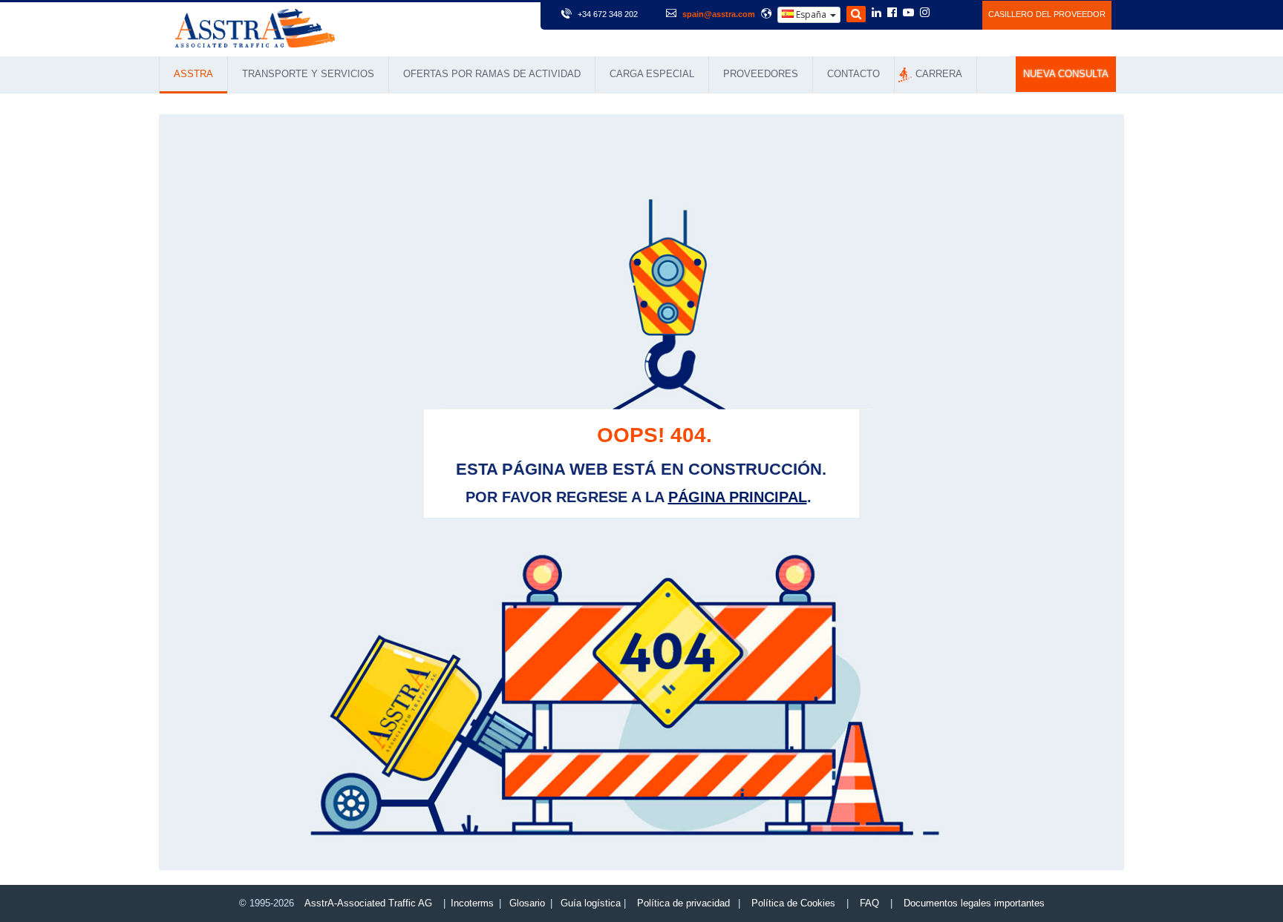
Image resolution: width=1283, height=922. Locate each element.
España (811, 14)
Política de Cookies (793, 903)
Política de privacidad (683, 903)
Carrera (938, 73)
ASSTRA (193, 73)
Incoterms (472, 903)
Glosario (527, 903)
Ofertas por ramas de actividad (492, 73)
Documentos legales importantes (974, 903)
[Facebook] (892, 13)
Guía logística (591, 903)
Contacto (853, 73)
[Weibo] (943, 12)
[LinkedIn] (876, 13)
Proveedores (760, 73)
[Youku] (963, 12)
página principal (737, 497)
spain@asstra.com (718, 14)
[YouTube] (908, 13)
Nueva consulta (1066, 74)
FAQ (869, 903)
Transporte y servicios (308, 73)
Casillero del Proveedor (1047, 14)
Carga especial (652, 73)
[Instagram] (925, 13)
